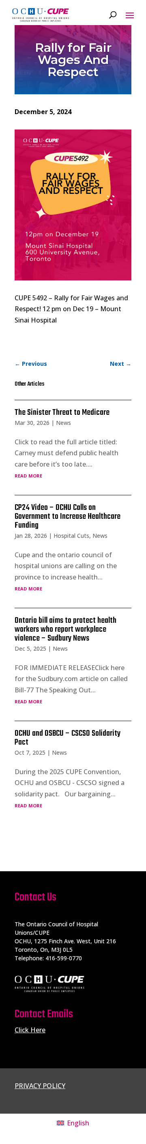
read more (28, 475)
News (63, 423)
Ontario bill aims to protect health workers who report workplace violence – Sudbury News (65, 629)
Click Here (30, 1029)
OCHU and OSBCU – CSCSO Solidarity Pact (67, 738)
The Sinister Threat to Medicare (62, 412)
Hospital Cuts (71, 535)
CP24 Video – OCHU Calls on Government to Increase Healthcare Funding (67, 516)
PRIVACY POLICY (40, 1085)
